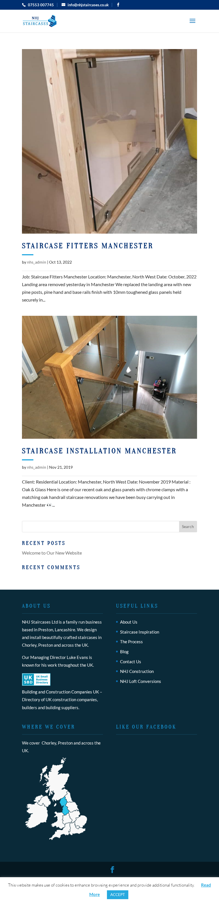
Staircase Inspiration (139, 631)
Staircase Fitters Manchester (87, 246)
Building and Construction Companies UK (60, 691)
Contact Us (130, 661)
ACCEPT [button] (117, 894)
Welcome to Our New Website (52, 552)
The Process (131, 641)
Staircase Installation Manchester (99, 451)
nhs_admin (36, 262)
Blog (124, 651)
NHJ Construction (137, 671)
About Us (128, 621)
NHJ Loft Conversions (140, 681)
